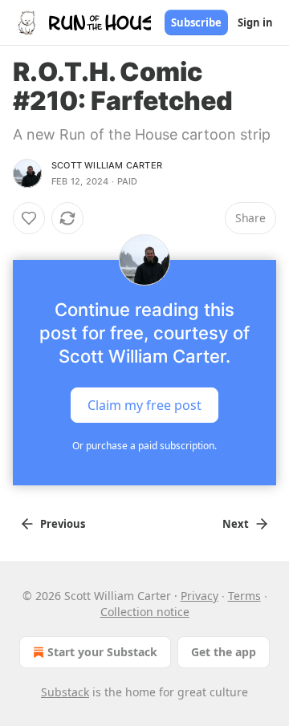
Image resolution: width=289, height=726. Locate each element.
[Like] (29, 218)
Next (235, 524)
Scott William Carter (106, 165)
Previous (62, 524)
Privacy (199, 595)
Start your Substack (102, 651)
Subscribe (196, 22)
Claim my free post (144, 405)
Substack (65, 692)
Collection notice (144, 611)
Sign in (255, 22)
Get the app (223, 651)
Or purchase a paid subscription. (144, 445)
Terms (244, 595)
